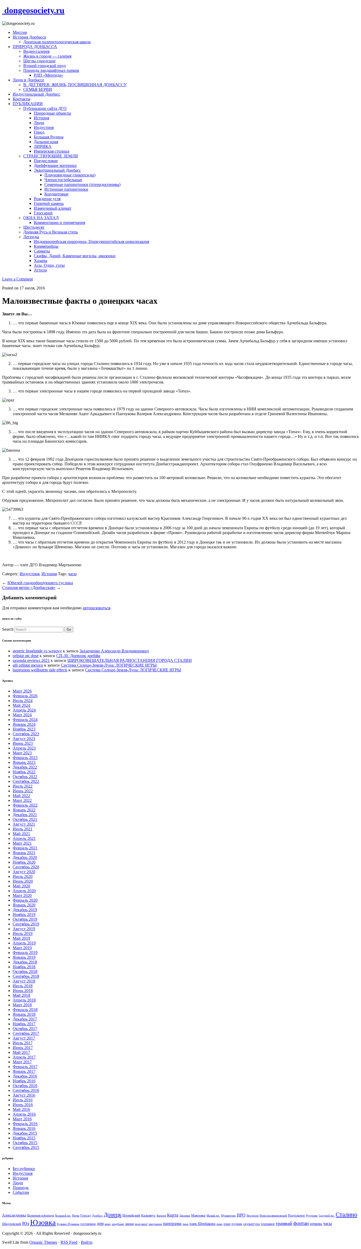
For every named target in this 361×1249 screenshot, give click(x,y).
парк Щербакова (202, 1224)
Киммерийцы (46, 246)
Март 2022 (22, 800)
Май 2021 (21, 833)
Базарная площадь (40, 1215)
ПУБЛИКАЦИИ (28, 103)
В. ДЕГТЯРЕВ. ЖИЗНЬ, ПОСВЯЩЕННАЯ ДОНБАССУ (75, 84)
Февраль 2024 (25, 719)
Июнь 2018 (23, 990)
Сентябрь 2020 (26, 867)
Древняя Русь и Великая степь (50, 232)
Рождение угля (47, 199)
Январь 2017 (24, 1071)
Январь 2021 (24, 852)
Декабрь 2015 (25, 1133)
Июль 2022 (23, 786)
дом (100, 1223)
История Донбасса (29, 37)
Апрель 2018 (24, 1000)
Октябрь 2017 (25, 1028)
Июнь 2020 (23, 881)
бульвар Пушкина (68, 1224)
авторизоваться (96, 608)
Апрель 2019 (24, 943)
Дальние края (46, 141)
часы (72, 574)
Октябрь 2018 (25, 971)
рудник (237, 1224)
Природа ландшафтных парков (51, 70)
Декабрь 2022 (25, 767)
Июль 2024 (23, 700)
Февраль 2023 (25, 757)
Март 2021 (22, 843)
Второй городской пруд (44, 65)
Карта (172, 1215)
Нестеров (252, 1215)
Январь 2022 (24, 810)
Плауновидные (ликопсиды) (69, 175)
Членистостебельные (63, 179)
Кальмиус (148, 1215)
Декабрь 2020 (25, 857)
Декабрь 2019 (25, 909)
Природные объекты (52, 113)
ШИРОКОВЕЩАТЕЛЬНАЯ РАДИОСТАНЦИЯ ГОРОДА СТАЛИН (129, 660)
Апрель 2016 (24, 1114)
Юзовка (43, 1222)
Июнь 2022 (23, 791)
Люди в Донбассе (28, 80)
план (227, 1224)
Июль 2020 (23, 876)
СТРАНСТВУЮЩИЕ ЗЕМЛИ (50, 156)
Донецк (112, 1215)
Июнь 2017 (23, 1047)
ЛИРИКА (43, 146)
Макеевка (198, 1215)
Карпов (161, 1215)
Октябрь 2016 (25, 1085)
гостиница (88, 1224)
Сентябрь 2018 (26, 976)
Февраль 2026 (25, 696)
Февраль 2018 (25, 1009)
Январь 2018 (24, 1014)
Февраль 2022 (25, 805)
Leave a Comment (17, 279)
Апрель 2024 (24, 710)
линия (129, 1224)
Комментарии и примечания (59, 222)
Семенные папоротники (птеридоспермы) (82, 184)
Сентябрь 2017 (26, 1033)
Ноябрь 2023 (24, 729)
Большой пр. (63, 1215)
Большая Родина (48, 137)
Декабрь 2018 (25, 962)
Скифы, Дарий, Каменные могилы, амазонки (74, 256)
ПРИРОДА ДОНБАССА (35, 46)
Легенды (31, 237)
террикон (268, 1224)
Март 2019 (22, 948)
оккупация (155, 1224)
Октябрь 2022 (25, 776)
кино (108, 1224)
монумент (141, 1224)
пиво (219, 1224)
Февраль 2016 (25, 1123)
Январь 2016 (24, 1128)
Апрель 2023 (24, 748)
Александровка (14, 1215)
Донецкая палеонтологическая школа (57, 42)
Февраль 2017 (25, 1066)
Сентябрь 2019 (26, 924)
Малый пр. (213, 1215)
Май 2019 (21, 938)
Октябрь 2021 (25, 819)
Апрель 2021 (24, 838)
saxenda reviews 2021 (31, 660)
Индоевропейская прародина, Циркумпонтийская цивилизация (91, 241)
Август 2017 (24, 1038)
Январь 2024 (24, 724)
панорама (172, 1223)
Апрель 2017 (24, 1057)
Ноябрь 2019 (24, 914)
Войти (86, 1242)
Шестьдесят (33, 227)
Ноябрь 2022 (24, 772)
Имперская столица (51, 151)
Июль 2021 (23, 829)
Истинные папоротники (66, 189)
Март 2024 (22, 715)
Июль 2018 (23, 986)
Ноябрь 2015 (24, 1138)
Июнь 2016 (23, 1104)
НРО (241, 1215)
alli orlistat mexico (28, 665)
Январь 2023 (24, 762)
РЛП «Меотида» (48, 75)
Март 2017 (22, 1062)
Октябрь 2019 (25, 919)
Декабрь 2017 (25, 1019)
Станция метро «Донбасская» (28, 587)
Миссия (20, 32)
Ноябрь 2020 (24, 862)
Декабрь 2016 (25, 1076)
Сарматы (42, 251)
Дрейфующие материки (55, 165)
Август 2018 (24, 981)
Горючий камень (49, 203)
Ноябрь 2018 (24, 967)
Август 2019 (24, 929)
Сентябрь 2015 (26, 1147)
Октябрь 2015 (25, 1142)
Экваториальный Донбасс (57, 170)
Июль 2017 (23, 1043)
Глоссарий (43, 213)
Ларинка (184, 1215)
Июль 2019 (23, 933)
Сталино (346, 1214)
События (21, 1192)
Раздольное (296, 1215)
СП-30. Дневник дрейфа (78, 655)
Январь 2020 (24, 905)
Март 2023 (22, 753)
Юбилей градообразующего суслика (40, 583)
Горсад (85, 1215)
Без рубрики (24, 1168)
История (41, 118)
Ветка (75, 1215)
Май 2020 (21, 886)
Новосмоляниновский (273, 1215)
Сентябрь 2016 (26, 1090)
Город (39, 132)
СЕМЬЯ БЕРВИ (37, 89)
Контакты (21, 99)
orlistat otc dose (26, 655)
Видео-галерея (36, 51)
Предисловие (46, 160)
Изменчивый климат (52, 208)
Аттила (40, 270)
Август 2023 (24, 738)
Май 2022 (21, 795)
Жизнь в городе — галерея (47, 56)
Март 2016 (22, 1119)
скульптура (251, 1224)
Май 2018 (21, 995)
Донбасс (97, 1215)
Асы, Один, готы (49, 265)
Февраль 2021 (25, 848)
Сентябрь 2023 (26, 734)
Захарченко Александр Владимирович (114, 651)
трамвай (284, 1223)
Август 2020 (24, 871)
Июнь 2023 (23, 743)
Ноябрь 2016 (24, 1081)
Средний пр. (327, 1215)
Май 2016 (21, 1109)
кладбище (118, 1224)
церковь (316, 1224)
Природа (21, 1187)
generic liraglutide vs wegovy (37, 651)
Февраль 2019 (25, 952)
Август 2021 (24, 824)
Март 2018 (22, 1005)
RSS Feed (69, 1242)
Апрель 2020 (24, 890)
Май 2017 (21, 1052)
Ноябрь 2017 (24, 1024)
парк (185, 1224)
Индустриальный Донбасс (36, 94)
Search (7, 629)
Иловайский (131, 1215)
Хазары (40, 260)
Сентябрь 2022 (26, 781)
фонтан (301, 1223)
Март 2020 (22, 895)
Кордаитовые (56, 194)
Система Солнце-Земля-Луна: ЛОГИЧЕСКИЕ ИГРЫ (109, 665)
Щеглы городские (39, 61)
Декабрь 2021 (25, 814)
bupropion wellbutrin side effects (40, 670)
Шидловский (11, 1224)
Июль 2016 (23, 1100)
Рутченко (312, 1215)
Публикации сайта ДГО (45, 108)
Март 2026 (22, 691)
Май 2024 (21, 705)
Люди (39, 122)
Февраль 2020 (25, 900)
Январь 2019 (24, 957)
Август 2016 (24, 1095)
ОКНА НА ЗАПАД (41, 218)
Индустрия (44, 127)
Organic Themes (43, 1242)
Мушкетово (228, 1215)
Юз (25, 1223)
